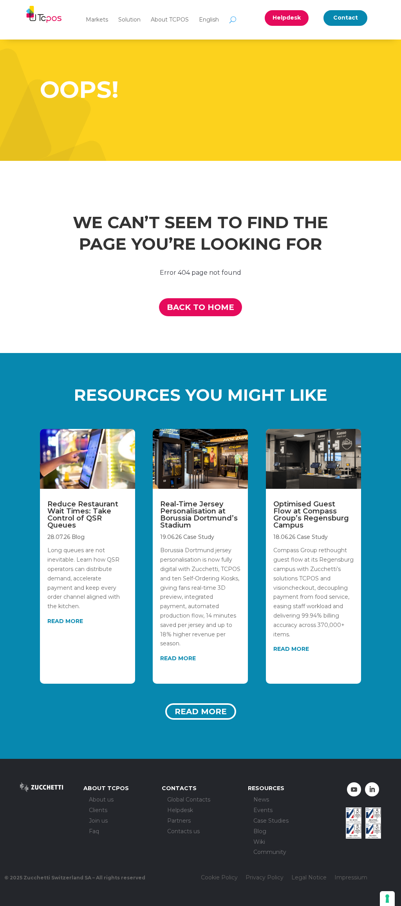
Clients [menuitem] (98, 810)
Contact (345, 17)
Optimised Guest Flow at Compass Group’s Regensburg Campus (311, 515)
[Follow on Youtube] (354, 789)
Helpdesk (287, 17)
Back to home (200, 307)
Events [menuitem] (263, 810)
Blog (78, 536)
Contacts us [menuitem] (183, 831)
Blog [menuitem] (259, 831)
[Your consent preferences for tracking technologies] (387, 898)
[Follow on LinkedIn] (372, 789)
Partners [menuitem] (179, 821)
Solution (129, 19)
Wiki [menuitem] (259, 842)
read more (65, 621)
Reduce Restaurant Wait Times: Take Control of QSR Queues (82, 515)
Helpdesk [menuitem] (180, 810)
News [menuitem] (261, 799)
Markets (97, 19)
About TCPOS (170, 19)
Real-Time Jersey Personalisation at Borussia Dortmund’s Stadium (199, 515)
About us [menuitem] (101, 799)
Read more (201, 711)
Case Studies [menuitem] (271, 821)
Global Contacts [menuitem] (188, 799)
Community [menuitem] (269, 852)
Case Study (198, 536)
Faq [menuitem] (94, 831)
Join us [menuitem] (98, 821)
